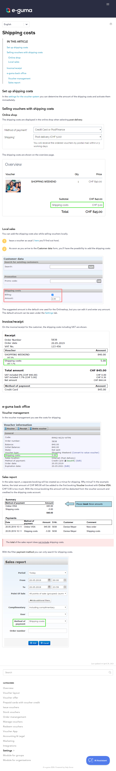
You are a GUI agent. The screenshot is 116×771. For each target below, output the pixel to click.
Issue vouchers (11, 707)
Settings (49, 312)
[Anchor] (35, 90)
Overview (8, 688)
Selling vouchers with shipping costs (25, 52)
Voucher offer (10, 697)
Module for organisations (17, 760)
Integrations (9, 745)
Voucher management (19, 78)
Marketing (8, 740)
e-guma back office (16, 73)
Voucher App (10, 731)
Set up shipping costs (17, 47)
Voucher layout (11, 692)
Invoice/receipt (14, 68)
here (36, 240)
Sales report (14, 82)
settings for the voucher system (23, 96)
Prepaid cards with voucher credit (21, 702)
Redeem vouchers (13, 726)
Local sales (13, 61)
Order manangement (14, 716)
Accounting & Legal (14, 736)
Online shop (14, 57)
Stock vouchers (11, 712)
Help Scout (69, 767)
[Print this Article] (111, 24)
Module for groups (13, 755)
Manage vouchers (13, 721)
